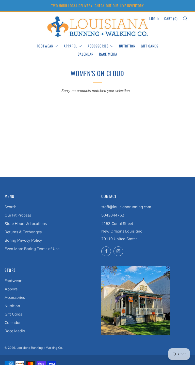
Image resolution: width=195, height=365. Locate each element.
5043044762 (112, 215)
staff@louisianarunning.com (126, 206)
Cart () (171, 18)
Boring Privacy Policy (23, 240)
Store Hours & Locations (26, 223)
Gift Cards (149, 45)
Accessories (98, 45)
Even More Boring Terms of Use (32, 248)
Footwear (45, 45)
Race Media (108, 54)
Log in (154, 18)
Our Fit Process (18, 215)
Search (11, 206)
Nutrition (127, 45)
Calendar (85, 54)
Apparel (70, 45)
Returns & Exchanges (23, 231)
